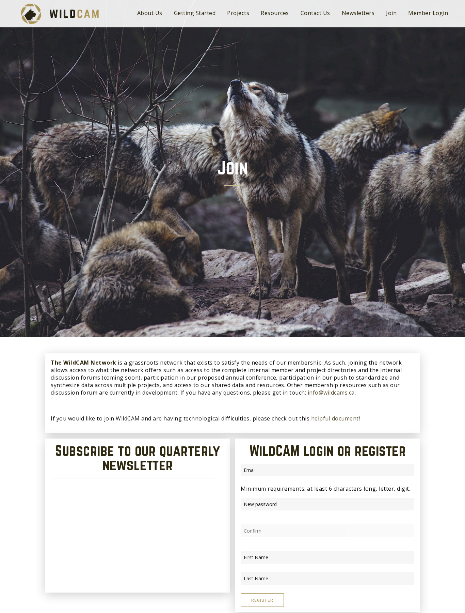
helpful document (335, 418)
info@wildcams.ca (331, 392)
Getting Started (195, 13)
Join (391, 13)
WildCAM (59, 13)
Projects (238, 13)
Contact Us (315, 13)
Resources (275, 13)
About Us (149, 13)
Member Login (428, 13)
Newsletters (358, 13)
